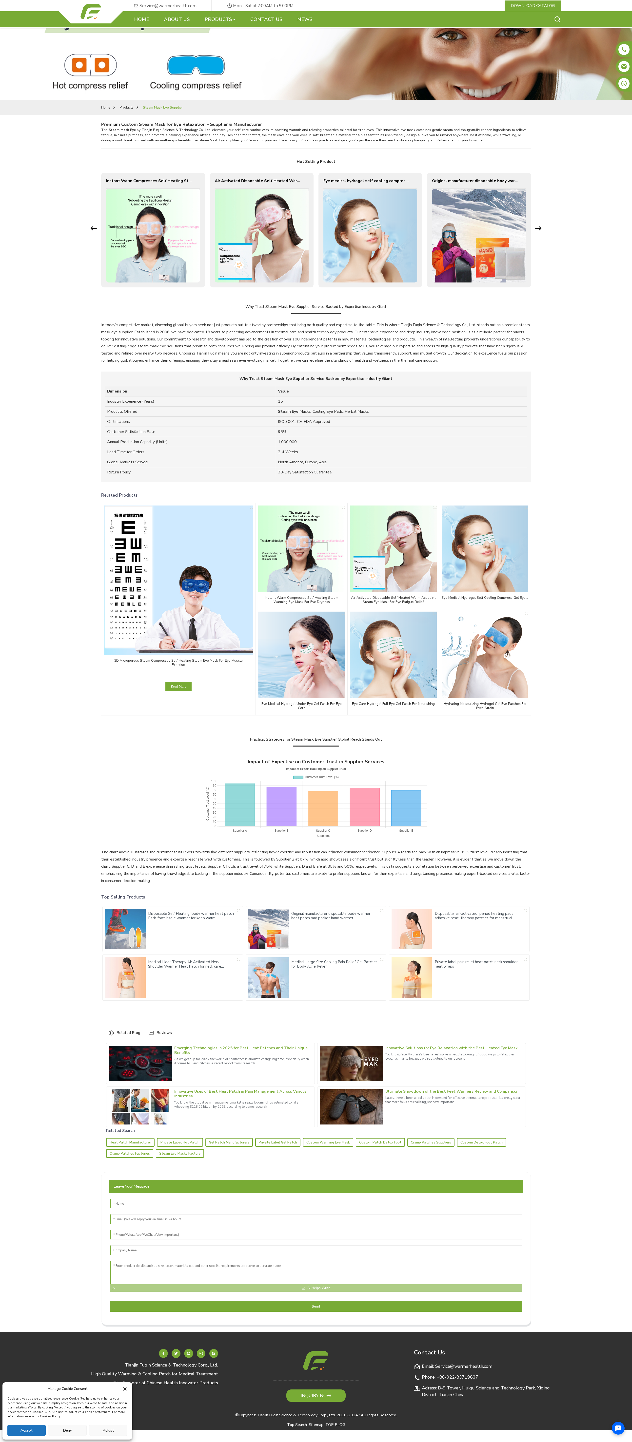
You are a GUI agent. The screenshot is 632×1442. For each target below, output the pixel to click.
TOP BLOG (335, 1424)
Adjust (108, 1430)
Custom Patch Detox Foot (380, 1142)
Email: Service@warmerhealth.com (457, 1366)
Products (127, 107)
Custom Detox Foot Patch (481, 1142)
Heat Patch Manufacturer (130, 1142)
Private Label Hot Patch (179, 1142)
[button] (124, 1388)
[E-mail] (624, 66)
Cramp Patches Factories (130, 1153)
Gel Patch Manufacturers (229, 1142)
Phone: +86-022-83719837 (450, 1377)
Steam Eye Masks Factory (179, 1153)
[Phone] (624, 49)
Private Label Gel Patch (278, 1142)
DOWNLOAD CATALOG (533, 5)
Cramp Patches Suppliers (431, 1142)
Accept (26, 1430)
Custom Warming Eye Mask (328, 1142)
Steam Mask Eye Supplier (163, 107)
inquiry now (316, 1396)
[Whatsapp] (624, 83)
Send (316, 1306)
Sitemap (316, 1424)
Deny (67, 1430)
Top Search (297, 1424)
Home (105, 107)
